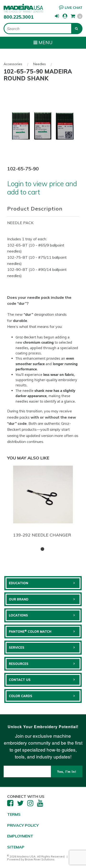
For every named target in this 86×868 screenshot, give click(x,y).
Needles (39, 64)
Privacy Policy (23, 825)
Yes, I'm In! (66, 771)
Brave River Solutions (39, 859)
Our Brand (18, 599)
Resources (18, 664)
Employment (20, 836)
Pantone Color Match (30, 631)
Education (18, 583)
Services (16, 647)
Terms (14, 814)
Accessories (13, 64)
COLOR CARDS (20, 696)
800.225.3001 (19, 17)
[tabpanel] (43, 502)
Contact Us (20, 680)
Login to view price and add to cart (42, 187)
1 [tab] (42, 549)
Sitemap (15, 847)
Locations (18, 615)
